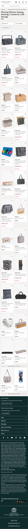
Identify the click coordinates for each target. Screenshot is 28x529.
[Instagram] (20, 438)
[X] (7, 438)
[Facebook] (3, 438)
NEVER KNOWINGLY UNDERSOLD (14, 523)
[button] (26, 2)
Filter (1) (6, 23)
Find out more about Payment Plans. (8, 469)
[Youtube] (12, 438)
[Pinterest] (16, 438)
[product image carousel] (7, 38)
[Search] (2, 6)
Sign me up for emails (6, 403)
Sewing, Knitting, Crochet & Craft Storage (17, 9)
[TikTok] (24, 438)
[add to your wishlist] (12, 32)
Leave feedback (5, 413)
